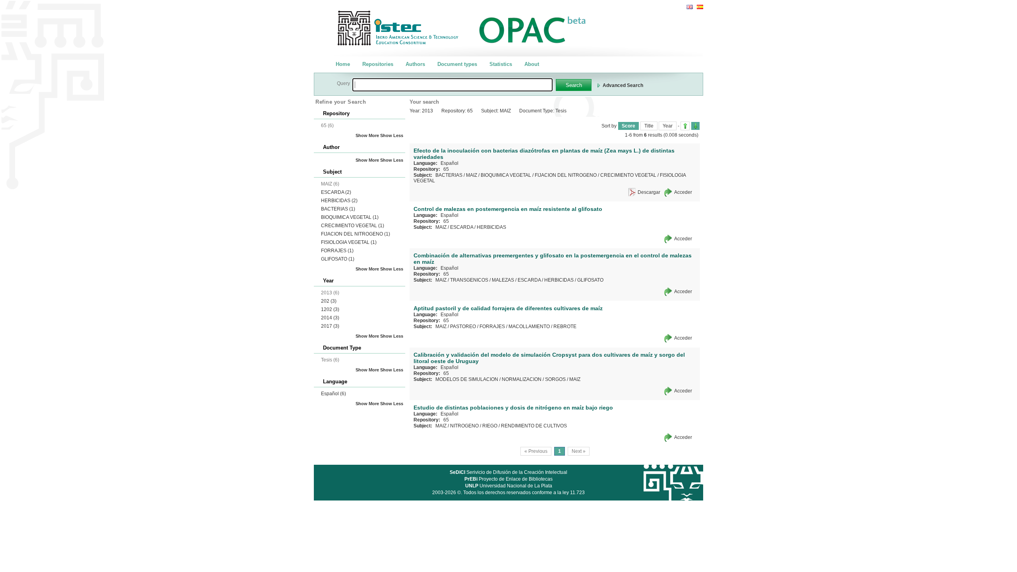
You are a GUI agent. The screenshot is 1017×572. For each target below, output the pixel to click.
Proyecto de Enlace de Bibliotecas (508, 479)
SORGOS (555, 379)
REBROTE (564, 326)
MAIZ (471, 175)
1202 (330, 309)
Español (333, 393)
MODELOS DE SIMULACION (466, 379)
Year (668, 126)
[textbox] (452, 84)
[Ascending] (685, 126)
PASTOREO (463, 326)
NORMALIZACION (521, 379)
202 (328, 301)
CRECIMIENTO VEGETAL (352, 225)
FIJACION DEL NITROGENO (355, 234)
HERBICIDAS (339, 200)
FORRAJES (337, 250)
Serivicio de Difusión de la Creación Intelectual (508, 472)
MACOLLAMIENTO (529, 326)
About (531, 64)
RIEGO (489, 426)
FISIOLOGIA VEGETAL (349, 242)
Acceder (683, 192)
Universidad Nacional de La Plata (508, 486)
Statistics (500, 64)
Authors (415, 64)
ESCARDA (336, 192)
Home (343, 64)
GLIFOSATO (337, 259)
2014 (330, 318)
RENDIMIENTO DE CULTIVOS (534, 426)
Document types (457, 64)
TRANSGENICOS (469, 280)
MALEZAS (503, 280)
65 (446, 169)
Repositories (377, 64)
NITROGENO (464, 426)
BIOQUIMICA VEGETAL (350, 217)
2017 (330, 326)
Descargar (649, 192)
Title (649, 126)
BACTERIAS (338, 209)
